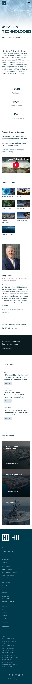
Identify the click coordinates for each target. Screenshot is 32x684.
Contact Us (5, 312)
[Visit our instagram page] (9, 328)
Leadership (5, 562)
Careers (4, 613)
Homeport (5, 623)
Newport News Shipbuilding (9, 572)
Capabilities (5, 596)
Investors (4, 615)
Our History (5, 554)
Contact (4, 618)
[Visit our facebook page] (3, 328)
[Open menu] (29, 3)
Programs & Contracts (8, 601)
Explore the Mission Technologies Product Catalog (13, 151)
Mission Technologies (8, 575)
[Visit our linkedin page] (6, 328)
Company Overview (7, 551)
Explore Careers (7, 348)
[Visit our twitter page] (12, 328)
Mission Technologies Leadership (12, 309)
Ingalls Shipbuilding (7, 569)
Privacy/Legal (5, 626)
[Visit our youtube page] (16, 328)
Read (6, 383)
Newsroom (5, 585)
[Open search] (24, 3)
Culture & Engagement (8, 557)
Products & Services (7, 599)
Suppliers (4, 610)
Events (4, 588)
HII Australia (5, 578)
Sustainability (5, 559)
